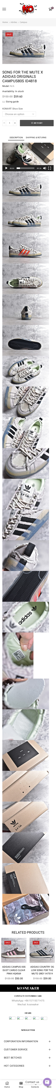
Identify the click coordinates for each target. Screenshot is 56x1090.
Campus (23, 22)
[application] (28, 157)
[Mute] (44, 168)
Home (5, 22)
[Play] (6, 168)
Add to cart (38, 123)
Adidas (14, 22)
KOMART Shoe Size (12, 108)
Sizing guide (12, 101)
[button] (28, 157)
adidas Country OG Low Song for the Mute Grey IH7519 (42, 970)
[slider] (25, 168)
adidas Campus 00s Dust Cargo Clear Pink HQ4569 (14, 970)
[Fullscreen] (49, 168)
